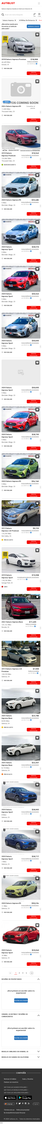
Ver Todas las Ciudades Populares (16, 1087)
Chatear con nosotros (11, 1082)
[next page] (31, 973)
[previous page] (10, 973)
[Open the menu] (39, 3)
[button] (34, 14)
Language (10, 1104)
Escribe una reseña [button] (21, 1000)
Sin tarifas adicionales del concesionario (28, 577)
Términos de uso (9, 1110)
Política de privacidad (22, 1110)
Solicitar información (33, 73)
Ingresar (36, 1104)
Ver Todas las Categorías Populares (16, 1093)
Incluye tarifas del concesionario (30, 155)
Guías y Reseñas (27, 1079)
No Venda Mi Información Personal (14, 1113)
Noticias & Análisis (10, 1079)
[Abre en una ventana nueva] (10, 1098)
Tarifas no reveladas (32, 61)
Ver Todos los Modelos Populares (16, 1090)
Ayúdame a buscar (33, 26)
